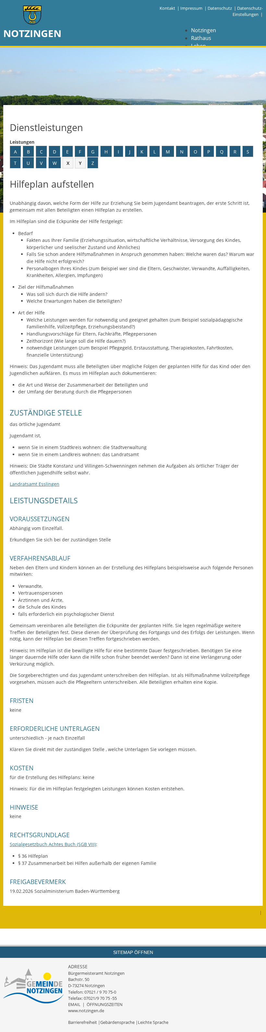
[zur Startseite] (32, 15)
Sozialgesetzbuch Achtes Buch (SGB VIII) (53, 844)
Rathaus (201, 38)
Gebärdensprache (117, 1022)
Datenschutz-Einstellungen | (248, 11)
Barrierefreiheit (82, 1022)
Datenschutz (220, 8)
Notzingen (203, 30)
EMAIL (74, 1004)
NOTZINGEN (32, 33)
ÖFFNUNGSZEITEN (105, 1004)
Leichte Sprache (153, 1022)
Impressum (191, 8)
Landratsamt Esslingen (34, 484)
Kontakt (167, 8)
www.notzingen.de (86, 1010)
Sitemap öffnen (133, 952)
